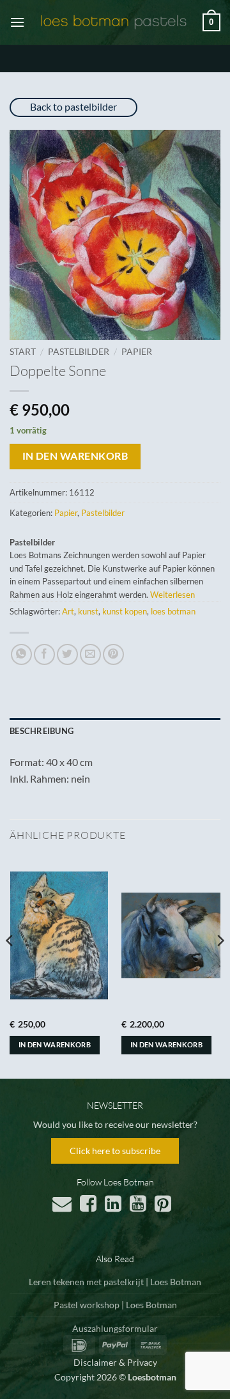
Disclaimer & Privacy (115, 1362)
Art (68, 611)
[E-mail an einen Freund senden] (90, 654)
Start (23, 352)
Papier (136, 352)
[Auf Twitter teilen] (67, 654)
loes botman (173, 611)
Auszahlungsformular (115, 1328)
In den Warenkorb (75, 456)
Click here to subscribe (115, 1150)
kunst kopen (124, 611)
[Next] (219, 966)
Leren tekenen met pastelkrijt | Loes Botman (115, 1281)
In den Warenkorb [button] (55, 1044)
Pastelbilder (78, 352)
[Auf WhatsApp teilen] (21, 654)
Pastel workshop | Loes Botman (115, 1304)
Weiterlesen (172, 595)
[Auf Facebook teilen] (44, 654)
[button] (17, 22)
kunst (88, 611)
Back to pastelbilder (73, 106)
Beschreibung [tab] (41, 731)
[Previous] (10, 966)
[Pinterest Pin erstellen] (113, 654)
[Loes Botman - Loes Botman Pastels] (113, 22)
